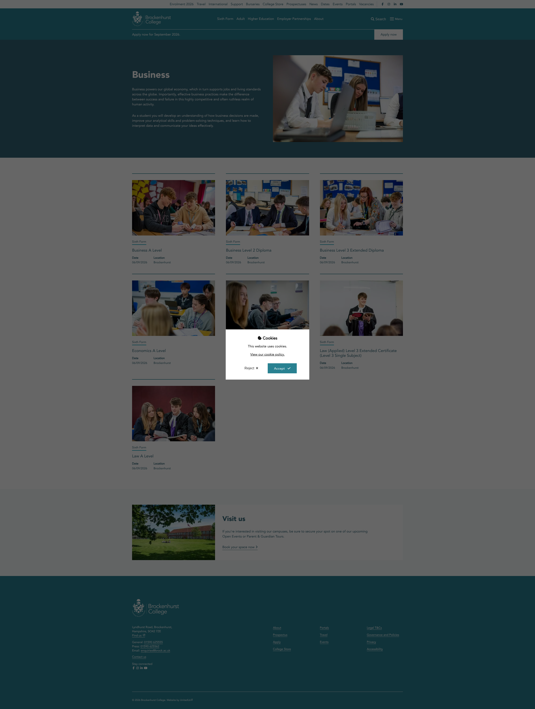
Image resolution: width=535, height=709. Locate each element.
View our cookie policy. (267, 354)
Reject (249, 368)
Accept (279, 368)
